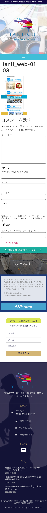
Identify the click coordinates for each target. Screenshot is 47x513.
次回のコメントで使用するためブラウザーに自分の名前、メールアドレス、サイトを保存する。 (23, 218)
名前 (4, 182)
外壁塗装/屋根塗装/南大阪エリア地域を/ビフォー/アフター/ (22, 468)
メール (5, 193)
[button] (23, 56)
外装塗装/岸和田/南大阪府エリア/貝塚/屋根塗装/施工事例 (23, 478)
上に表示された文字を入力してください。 (21, 231)
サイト (4, 203)
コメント (6, 135)
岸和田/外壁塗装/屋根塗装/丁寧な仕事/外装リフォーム (23, 487)
